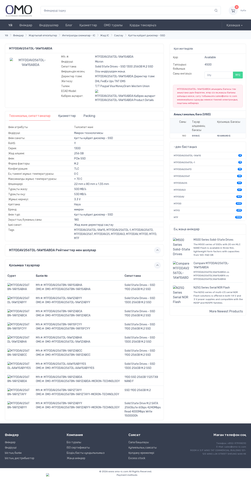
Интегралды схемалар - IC (78, 35)
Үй (10, 25)
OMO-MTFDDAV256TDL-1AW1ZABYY (67, 302)
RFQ (238, 74)
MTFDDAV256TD (183, 169)
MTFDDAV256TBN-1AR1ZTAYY (63, 390)
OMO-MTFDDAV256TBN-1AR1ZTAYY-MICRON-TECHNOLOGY (82, 394)
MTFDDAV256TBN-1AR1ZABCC (63, 350)
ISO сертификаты (78, 447)
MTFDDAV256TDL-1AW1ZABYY (63, 298)
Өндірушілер (48, 25)
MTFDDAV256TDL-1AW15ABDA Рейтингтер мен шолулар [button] (52, 250)
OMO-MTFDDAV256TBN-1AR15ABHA (67, 289)
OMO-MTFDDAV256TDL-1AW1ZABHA (67, 341)
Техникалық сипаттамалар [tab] (29, 116)
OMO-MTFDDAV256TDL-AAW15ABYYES (69, 368)
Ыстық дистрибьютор (19, 458)
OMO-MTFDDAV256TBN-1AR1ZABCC (67, 355)
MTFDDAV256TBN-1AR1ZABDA (63, 377)
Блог (68, 25)
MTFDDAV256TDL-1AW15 (187, 155)
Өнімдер (25, 25)
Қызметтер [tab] (67, 116)
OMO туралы (113, 25)
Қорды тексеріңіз (143, 25)
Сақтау (118, 35)
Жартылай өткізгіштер (43, 35)
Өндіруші (10, 447)
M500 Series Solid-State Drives (213, 239)
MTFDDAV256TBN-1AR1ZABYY (63, 403)
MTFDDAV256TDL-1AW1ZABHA (63, 337)
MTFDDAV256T (182, 176)
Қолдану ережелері (141, 453)
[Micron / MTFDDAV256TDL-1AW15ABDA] (31, 62)
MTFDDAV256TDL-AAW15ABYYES (65, 364)
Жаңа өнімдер (76, 458)
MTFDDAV (179, 196)
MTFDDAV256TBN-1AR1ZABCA (63, 311)
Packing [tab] (89, 116)
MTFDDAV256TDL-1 (184, 162)
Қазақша (233, 25)
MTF (176, 217)
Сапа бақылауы (138, 442)
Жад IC (104, 35)
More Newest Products (226, 311)
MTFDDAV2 (180, 189)
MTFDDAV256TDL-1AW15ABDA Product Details (124, 100)
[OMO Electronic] (19, 10)
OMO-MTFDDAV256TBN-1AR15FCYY (67, 328)
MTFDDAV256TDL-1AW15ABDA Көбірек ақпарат (125, 96)
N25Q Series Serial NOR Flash (212, 287)
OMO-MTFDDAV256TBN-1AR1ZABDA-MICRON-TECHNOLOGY (82, 381)
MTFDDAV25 (180, 183)
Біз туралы (74, 442)
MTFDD (177, 203)
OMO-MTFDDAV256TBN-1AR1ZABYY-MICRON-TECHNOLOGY (82, 407)
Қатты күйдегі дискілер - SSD (146, 35)
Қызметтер (88, 25)
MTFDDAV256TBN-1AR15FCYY (63, 324)
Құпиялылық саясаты (142, 447)
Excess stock (136, 458)
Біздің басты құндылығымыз (86, 453)
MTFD (177, 210)
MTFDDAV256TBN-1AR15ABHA (63, 285)
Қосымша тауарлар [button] (24, 265)
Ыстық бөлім (13, 453)
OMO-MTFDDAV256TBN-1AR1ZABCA (67, 315)
